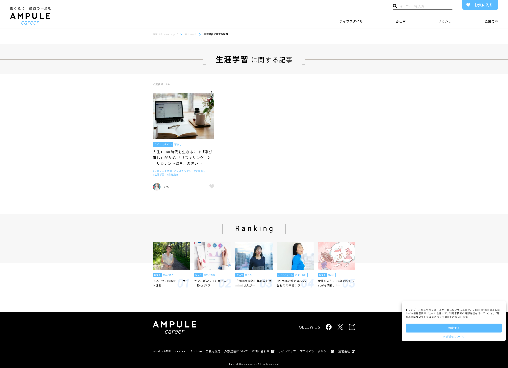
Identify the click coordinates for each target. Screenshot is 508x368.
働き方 (248, 274)
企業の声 (491, 21)
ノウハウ (445, 21)
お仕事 (401, 21)
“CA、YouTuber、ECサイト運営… (171, 283)
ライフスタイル (351, 21)
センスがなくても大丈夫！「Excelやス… (212, 283)
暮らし (178, 144)
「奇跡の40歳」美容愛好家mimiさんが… (253, 283)
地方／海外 (168, 274)
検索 (395, 7)
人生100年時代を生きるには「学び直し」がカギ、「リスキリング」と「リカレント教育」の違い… (182, 157)
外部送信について (454, 336)
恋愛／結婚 (300, 274)
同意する (454, 328)
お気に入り (483, 4)
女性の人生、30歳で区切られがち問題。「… (336, 283)
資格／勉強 (209, 274)
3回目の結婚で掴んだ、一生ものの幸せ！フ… (294, 283)
